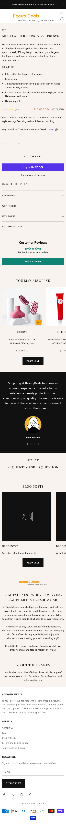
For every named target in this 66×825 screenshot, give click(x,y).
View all (33, 360)
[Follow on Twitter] (12, 794)
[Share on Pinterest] (21, 184)
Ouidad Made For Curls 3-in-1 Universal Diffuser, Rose (22, 341)
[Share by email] (25, 184)
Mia (4, 30)
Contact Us (7, 727)
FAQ (4, 732)
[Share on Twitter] (16, 184)
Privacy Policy (9, 737)
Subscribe (13, 783)
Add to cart (33, 156)
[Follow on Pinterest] (30, 794)
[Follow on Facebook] (4, 794)
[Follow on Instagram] (21, 794)
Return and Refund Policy (15, 742)
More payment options (33, 175)
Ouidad (22, 332)
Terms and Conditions (13, 747)
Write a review (33, 261)
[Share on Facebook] (11, 184)
